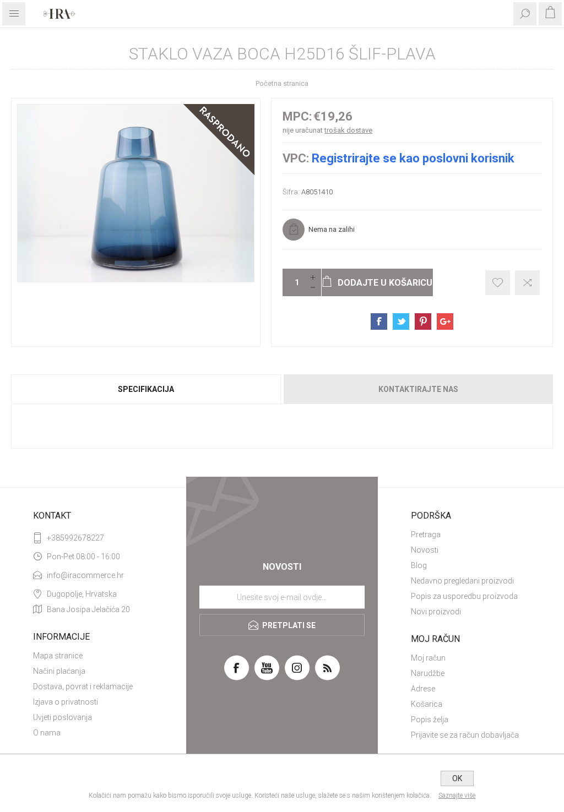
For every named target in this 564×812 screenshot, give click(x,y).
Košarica (426, 704)
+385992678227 (75, 537)
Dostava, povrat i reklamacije (83, 686)
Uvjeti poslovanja (62, 717)
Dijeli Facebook (379, 321)
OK (457, 778)
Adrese (423, 688)
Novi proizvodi (436, 611)
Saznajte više (456, 795)
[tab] (146, 389)
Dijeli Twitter (401, 321)
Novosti (424, 550)
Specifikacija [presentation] (146, 389)
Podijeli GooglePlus (445, 321)
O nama (47, 732)
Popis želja (429, 719)
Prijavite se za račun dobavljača (465, 735)
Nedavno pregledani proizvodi (462, 580)
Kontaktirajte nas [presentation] (418, 389)
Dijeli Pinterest (423, 321)
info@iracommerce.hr (85, 575)
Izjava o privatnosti (65, 701)
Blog (419, 565)
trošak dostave (348, 130)
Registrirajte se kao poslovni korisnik (413, 158)
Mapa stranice (58, 655)
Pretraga (426, 534)
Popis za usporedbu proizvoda (464, 596)
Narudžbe (427, 673)
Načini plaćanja (59, 671)
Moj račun (428, 657)
